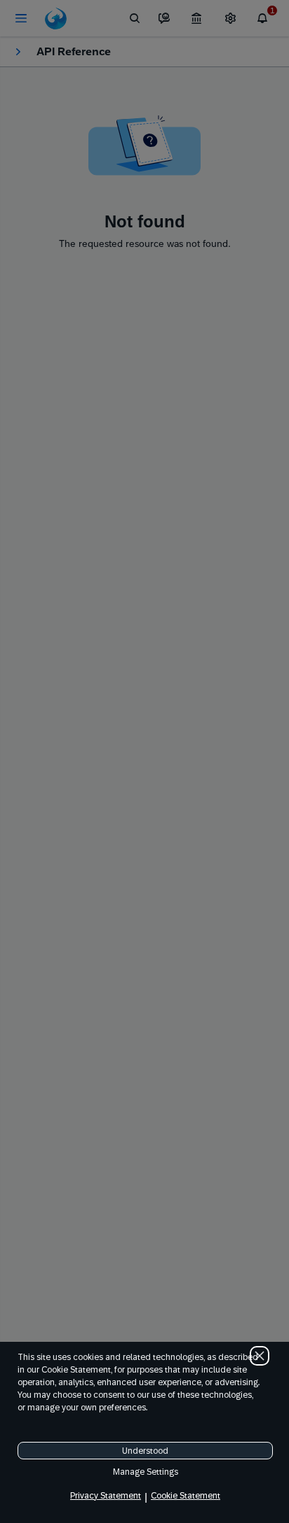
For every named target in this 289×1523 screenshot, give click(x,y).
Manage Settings (145, 1472)
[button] (259, 1356)
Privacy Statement (105, 1496)
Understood (145, 1451)
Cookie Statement (185, 1496)
